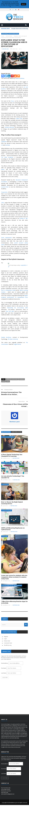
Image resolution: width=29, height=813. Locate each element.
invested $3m (5, 187)
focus (12, 101)
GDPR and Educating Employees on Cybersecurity (13, 528)
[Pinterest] (12, 76)
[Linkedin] (9, 76)
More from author (16, 432)
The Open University (13, 339)
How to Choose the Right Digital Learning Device (12, 502)
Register (6, 636)
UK (2, 145)
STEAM (3, 381)
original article (17, 344)
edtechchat (14, 379)
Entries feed (7, 641)
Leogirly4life (23, 265)
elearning (21, 379)
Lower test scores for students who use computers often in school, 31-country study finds (14, 577)
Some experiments (6, 237)
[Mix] (18, 76)
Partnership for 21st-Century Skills (17, 307)
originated (3, 141)
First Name (3, 668)
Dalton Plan (19, 118)
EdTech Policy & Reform (6, 510)
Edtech (8, 379)
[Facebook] (2, 76)
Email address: (5, 663)
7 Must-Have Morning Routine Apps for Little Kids (14, 602)
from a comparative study (8, 290)
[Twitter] (6, 76)
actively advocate (9, 127)
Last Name (3, 673)
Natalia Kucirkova (19, 78)
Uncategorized (5, 484)
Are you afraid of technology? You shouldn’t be (12, 476)
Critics (2, 202)
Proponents (4, 192)
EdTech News (4, 33)
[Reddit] (15, 76)
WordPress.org (7, 645)
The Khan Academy (7, 157)
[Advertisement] (14, 361)
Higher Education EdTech (13, 33)
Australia (7, 145)
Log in (5, 638)
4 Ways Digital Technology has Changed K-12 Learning (11, 455)
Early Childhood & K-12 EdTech (8, 437)
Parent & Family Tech (17, 585)
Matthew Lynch (5, 49)
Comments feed (8, 643)
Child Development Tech (7, 585)
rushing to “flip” (23, 218)
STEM (8, 381)
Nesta (2, 169)
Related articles (6, 432)
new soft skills (10, 311)
